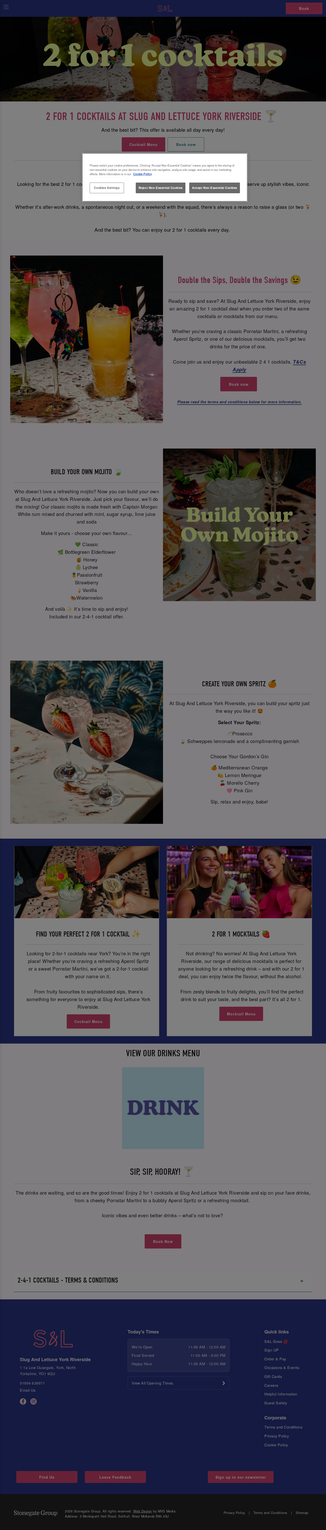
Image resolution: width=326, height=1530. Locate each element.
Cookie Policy (142, 174)
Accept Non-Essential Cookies (214, 188)
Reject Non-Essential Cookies (161, 188)
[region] (165, 177)
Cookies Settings (106, 188)
